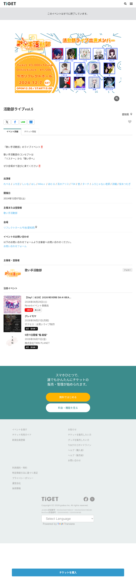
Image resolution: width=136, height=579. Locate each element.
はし (33, 184)
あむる (51, 184)
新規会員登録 (18, 440)
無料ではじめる (68, 397)
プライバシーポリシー (22, 478)
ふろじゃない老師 (101, 184)
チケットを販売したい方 (79, 434)
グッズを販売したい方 (78, 440)
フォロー (127, 270)
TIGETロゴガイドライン (79, 445)
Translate (69, 523)
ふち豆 (16, 184)
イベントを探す (19, 429)
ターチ (85, 184)
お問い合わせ (74, 460)
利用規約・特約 (19, 467)
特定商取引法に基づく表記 (25, 473)
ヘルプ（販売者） (76, 455)
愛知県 (125, 114)
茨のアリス (63, 184)
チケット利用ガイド (21, 434)
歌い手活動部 (10, 212)
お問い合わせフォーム (15, 246)
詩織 (114, 184)
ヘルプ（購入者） (76, 450)
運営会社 (16, 483)
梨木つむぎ (125, 184)
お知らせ (72, 429)
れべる (7, 184)
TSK (73, 184)
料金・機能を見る (68, 407)
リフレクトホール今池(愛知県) (19, 227)
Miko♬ (42, 184)
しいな (25, 184)
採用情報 (16, 488)
